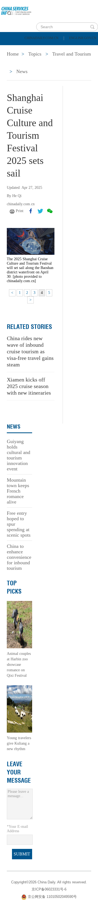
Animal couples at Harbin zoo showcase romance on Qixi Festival (19, 665)
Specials (16, 62)
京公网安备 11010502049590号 (52, 897)
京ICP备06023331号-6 (49, 889)
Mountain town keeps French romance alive (18, 491)
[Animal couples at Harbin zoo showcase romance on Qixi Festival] (19, 624)
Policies (42, 48)
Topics (48, 62)
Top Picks (14, 587)
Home (12, 48)
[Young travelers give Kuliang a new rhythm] (19, 709)
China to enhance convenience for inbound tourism (19, 557)
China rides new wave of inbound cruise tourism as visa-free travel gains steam (30, 351)
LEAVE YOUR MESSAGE (19, 772)
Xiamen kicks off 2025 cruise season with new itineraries (29, 386)
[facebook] (30, 211)
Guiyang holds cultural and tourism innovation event (18, 455)
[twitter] (40, 211)
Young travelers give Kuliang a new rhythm (19, 743)
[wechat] (50, 211)
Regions (79, 62)
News (72, 48)
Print (19, 211)
